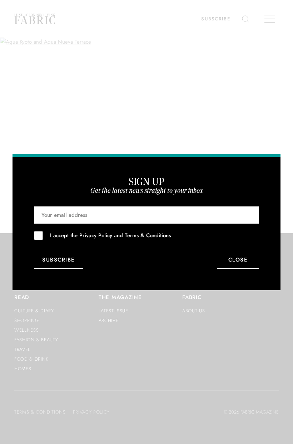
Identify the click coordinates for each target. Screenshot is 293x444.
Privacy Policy (95, 235)
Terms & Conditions (148, 235)
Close (238, 260)
